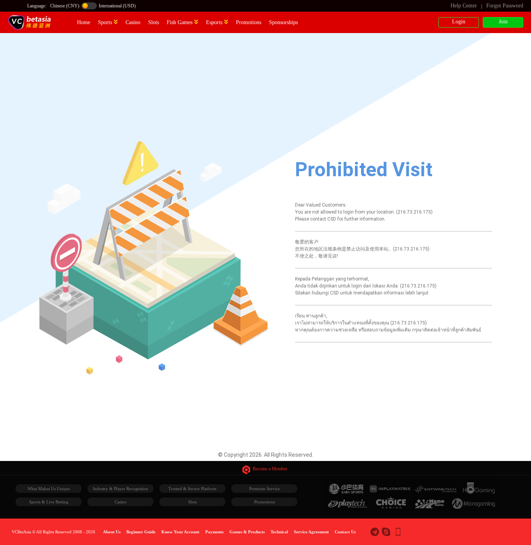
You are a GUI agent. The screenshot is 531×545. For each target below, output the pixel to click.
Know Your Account (180, 531)
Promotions (248, 22)
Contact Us (345, 531)
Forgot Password (504, 6)
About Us (112, 531)
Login (458, 22)
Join (503, 22)
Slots (153, 22)
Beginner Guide (140, 531)
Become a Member (270, 468)
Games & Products (247, 531)
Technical (279, 531)
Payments (214, 531)
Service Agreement (311, 531)
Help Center (464, 6)
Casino (133, 22)
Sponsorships (283, 22)
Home (83, 22)
